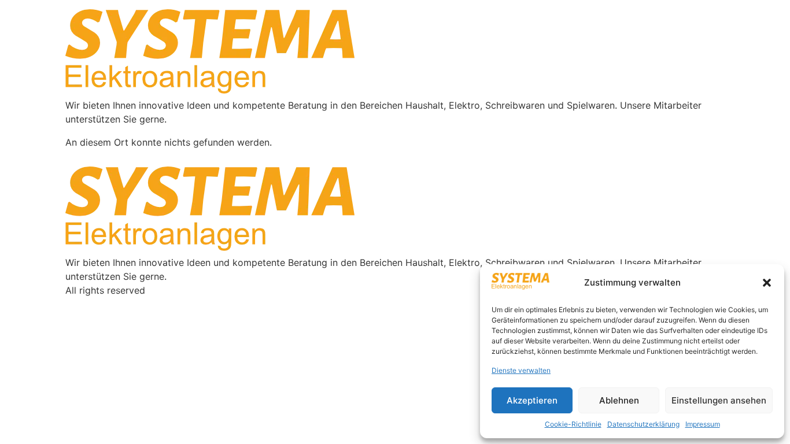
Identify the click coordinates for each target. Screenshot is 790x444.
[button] (767, 282)
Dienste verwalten (521, 370)
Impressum (702, 424)
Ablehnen (619, 400)
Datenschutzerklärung (643, 424)
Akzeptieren (532, 400)
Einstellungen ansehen (718, 400)
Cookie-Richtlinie (573, 424)
